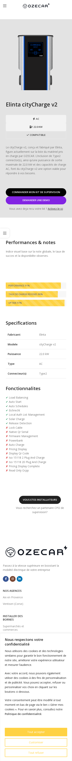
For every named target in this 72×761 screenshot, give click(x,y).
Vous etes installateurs (40, 499)
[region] (36, 697)
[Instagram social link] (13, 579)
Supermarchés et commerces (13, 627)
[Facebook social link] (6, 579)
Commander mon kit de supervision (36, 192)
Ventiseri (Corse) (13, 604)
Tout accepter (36, 732)
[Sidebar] (5, 233)
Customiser (36, 742)
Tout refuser (36, 752)
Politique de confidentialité (23, 714)
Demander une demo (36, 200)
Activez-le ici (55, 208)
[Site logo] (36, 5)
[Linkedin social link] (19, 579)
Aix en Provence (13, 597)
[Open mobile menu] (5, 6)
